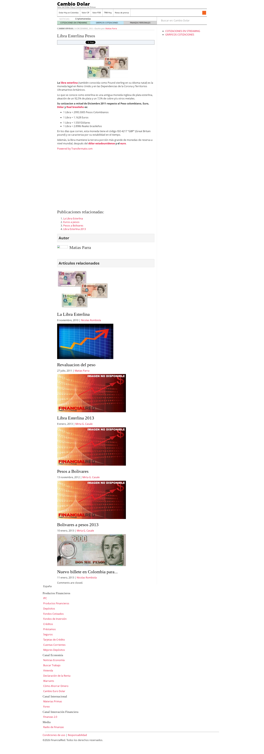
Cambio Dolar (73, 4)
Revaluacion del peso (76, 364)
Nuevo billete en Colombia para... (87, 571)
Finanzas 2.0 (50, 717)
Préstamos (49, 629)
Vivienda (48, 670)
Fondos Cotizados (53, 613)
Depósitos (49, 608)
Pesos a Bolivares (73, 225)
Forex (46, 706)
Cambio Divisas (65, 28)
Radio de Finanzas (53, 727)
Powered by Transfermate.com (75, 148)
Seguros (48, 634)
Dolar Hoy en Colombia (69, 12)
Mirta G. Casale (84, 424)
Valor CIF (85, 12)
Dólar (60, 107)
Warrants (48, 681)
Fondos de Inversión (55, 619)
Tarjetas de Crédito (54, 639)
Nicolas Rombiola (91, 320)
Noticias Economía (54, 660)
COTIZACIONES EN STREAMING (73, 22)
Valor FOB (96, 12)
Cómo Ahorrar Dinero (55, 686)
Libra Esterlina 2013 (74, 229)
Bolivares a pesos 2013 (78, 524)
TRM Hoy (108, 12)
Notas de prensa (122, 12)
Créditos (48, 624)
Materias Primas (52, 701)
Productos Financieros (56, 603)
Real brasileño (75, 107)
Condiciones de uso (54, 735)
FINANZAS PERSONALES (140, 22)
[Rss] (204, 13)
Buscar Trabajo (52, 665)
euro (123, 143)
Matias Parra (111, 28)
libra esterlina (69, 82)
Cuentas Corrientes (54, 645)
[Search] (203, 20)
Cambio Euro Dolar (54, 691)
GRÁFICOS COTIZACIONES (107, 22)
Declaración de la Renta (56, 675)
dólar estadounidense (101, 143)
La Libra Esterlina (73, 218)
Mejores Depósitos (54, 650)
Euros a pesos (71, 222)
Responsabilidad (77, 735)
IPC (45, 598)
